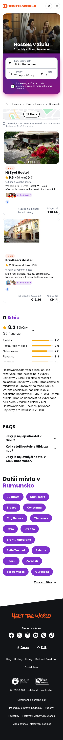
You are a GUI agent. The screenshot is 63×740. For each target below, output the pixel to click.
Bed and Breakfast (46, 659)
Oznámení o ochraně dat (31, 699)
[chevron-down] (33, 330)
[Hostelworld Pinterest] (43, 635)
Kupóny (49, 707)
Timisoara (41, 518)
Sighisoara (37, 497)
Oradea (30, 529)
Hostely (18, 659)
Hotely (29, 659)
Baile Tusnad (16, 550)
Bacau (11, 561)
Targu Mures (16, 571)
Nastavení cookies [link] (40, 723)
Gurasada (42, 571)
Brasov (11, 507)
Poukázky (13, 715)
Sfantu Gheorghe (19, 539)
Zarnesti (32, 561)
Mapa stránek (20, 723)
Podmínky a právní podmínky (25, 707)
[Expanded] (7, 104)
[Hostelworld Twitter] (19, 635)
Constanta (34, 507)
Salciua (41, 550)
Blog (8, 659)
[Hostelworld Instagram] (27, 635)
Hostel (10, 168)
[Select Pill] (49, 6)
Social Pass (31, 667)
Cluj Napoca (15, 518)
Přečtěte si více (25, 126)
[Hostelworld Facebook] (11, 635)
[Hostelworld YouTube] (35, 635)
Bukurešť (13, 497)
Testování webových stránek (38, 715)
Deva (10, 529)
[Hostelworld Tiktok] (51, 635)
